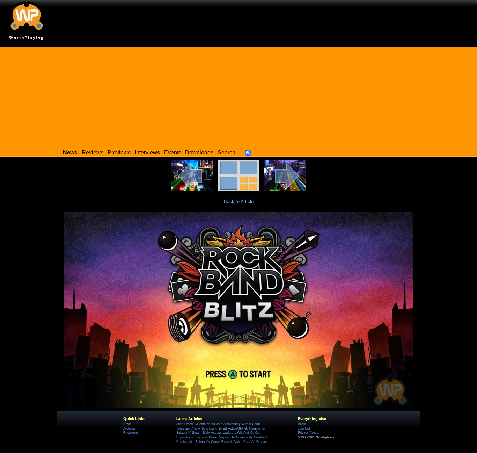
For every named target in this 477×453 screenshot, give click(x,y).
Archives (129, 428)
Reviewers (131, 432)
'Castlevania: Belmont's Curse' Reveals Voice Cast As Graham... (223, 442)
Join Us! (304, 428)
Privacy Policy (308, 432)
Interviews (147, 153)
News (127, 424)
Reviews (92, 153)
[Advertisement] (238, 96)
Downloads (199, 153)
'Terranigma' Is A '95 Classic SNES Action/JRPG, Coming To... (222, 428)
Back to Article (239, 201)
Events (172, 153)
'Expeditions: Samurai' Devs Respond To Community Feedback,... (224, 437)
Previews (119, 153)
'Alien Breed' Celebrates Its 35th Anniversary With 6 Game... (220, 424)
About (302, 424)
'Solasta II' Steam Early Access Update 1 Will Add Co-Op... (219, 432)
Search (226, 153)
